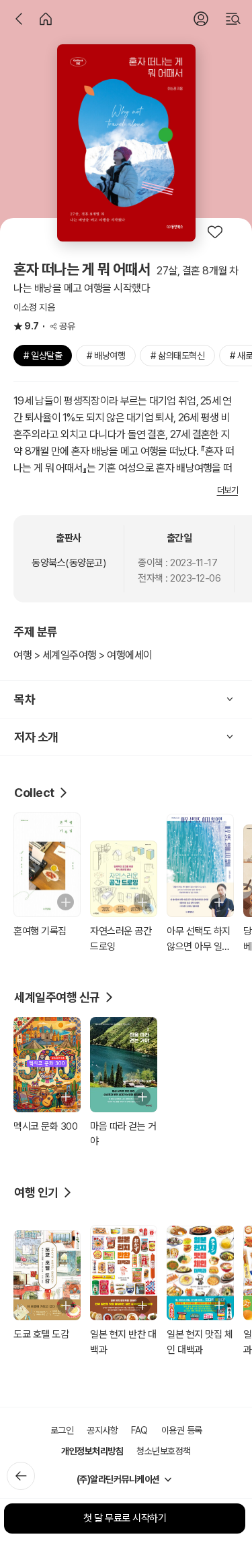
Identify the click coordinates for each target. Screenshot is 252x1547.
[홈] (45, 18)
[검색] (233, 18)
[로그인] (200, 18)
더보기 (228, 490)
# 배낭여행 (106, 355)
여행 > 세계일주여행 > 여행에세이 (83, 655)
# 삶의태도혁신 (177, 355)
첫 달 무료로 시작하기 (124, 1518)
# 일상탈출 (43, 355)
